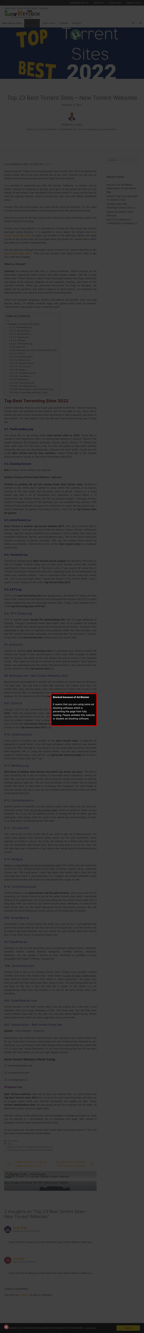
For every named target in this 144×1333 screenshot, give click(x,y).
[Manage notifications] (6, 1327)
